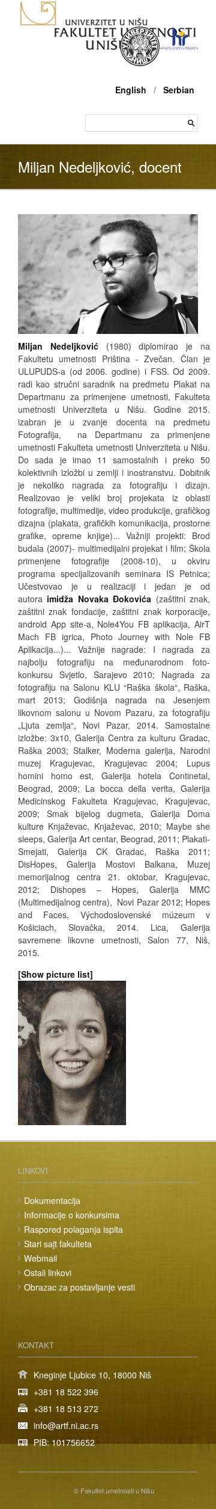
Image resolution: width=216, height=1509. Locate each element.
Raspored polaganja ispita (73, 1229)
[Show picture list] (55, 974)
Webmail (40, 1258)
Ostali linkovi (47, 1273)
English (130, 90)
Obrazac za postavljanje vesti (79, 1287)
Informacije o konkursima (71, 1215)
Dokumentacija (52, 1200)
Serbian (178, 90)
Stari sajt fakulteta (58, 1244)
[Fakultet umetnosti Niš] (108, 47)
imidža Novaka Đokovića (99, 599)
